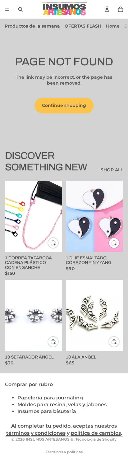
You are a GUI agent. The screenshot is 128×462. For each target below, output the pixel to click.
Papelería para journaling (50, 397)
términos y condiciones (36, 433)
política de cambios (96, 433)
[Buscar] (20, 9)
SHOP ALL (112, 170)
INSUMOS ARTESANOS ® (50, 439)
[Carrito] (120, 9)
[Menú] (7, 9)
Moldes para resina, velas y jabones (62, 404)
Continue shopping (64, 105)
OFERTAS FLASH (83, 26)
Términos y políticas (64, 452)
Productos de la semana (32, 26)
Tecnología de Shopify (96, 439)
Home (113, 26)
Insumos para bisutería (46, 411)
